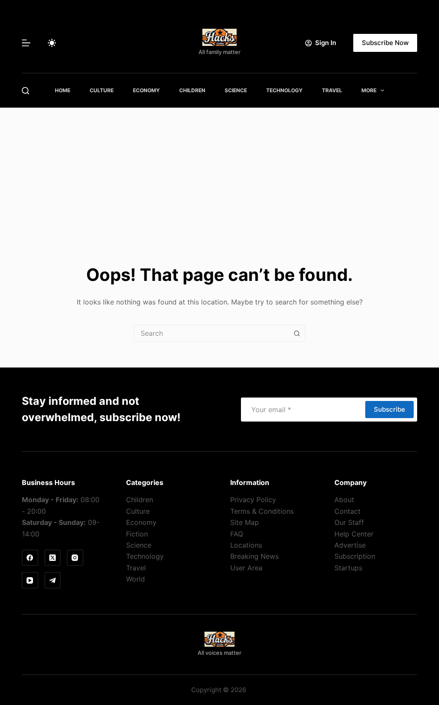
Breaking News (254, 556)
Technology (284, 90)
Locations (246, 545)
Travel (332, 90)
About (344, 499)
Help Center (353, 534)
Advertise (350, 545)
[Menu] (26, 43)
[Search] (25, 90)
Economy (146, 90)
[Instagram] (75, 558)
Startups (348, 567)
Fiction (137, 534)
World (135, 579)
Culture (102, 90)
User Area (246, 567)
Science (236, 90)
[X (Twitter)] (53, 558)
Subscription (354, 556)
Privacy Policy (253, 499)
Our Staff (349, 522)
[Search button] (297, 333)
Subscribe (389, 409)
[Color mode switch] (52, 43)
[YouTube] (30, 580)
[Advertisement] (219, 172)
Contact (347, 511)
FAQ (236, 534)
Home (62, 90)
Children (192, 90)
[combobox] (211, 333)
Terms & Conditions (262, 511)
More (368, 90)
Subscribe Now (385, 43)
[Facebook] (30, 558)
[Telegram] (53, 580)
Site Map (244, 522)
